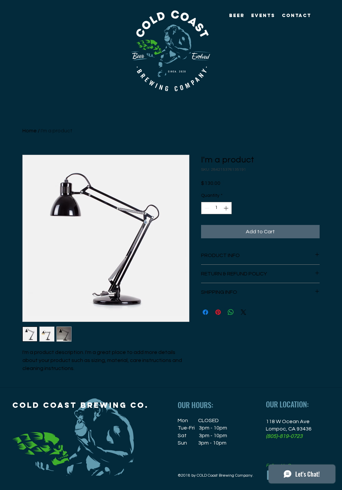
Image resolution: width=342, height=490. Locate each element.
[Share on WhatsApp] (231, 312)
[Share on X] (243, 312)
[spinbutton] (216, 208)
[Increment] (226, 208)
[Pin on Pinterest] (218, 312)
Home (29, 130)
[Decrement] (206, 208)
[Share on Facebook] (205, 312)
